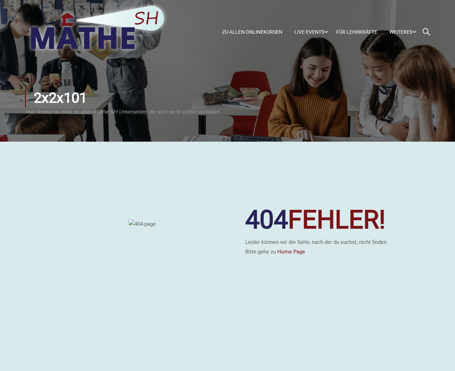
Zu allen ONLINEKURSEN (252, 32)
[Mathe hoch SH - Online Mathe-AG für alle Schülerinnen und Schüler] (96, 32)
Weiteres (400, 32)
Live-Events (309, 32)
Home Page (291, 252)
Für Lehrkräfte (356, 32)
